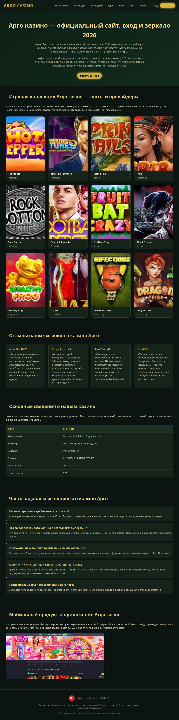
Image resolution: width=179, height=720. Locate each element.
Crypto (110, 5)
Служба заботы (62, 5)
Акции (120, 5)
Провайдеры (96, 5)
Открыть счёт (168, 5)
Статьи (142, 5)
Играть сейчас (89, 75)
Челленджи (79, 5)
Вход (155, 5)
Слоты (131, 5)
